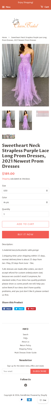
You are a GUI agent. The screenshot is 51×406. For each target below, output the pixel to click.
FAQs (25, 338)
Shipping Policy (25, 349)
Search (25, 334)
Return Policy (25, 345)
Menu (7, 7)
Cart (46, 7)
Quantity (6, 209)
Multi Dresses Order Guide (25, 352)
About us (25, 341)
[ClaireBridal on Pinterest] (25, 385)
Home (4, 37)
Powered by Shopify (38, 395)
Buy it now (25, 234)
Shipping (6, 178)
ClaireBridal (25, 395)
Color (4, 197)
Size (4, 185)
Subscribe (40, 371)
